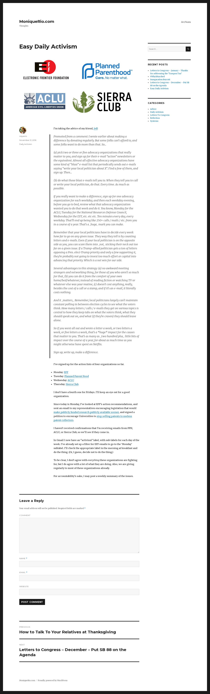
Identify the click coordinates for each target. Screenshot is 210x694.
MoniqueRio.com (36, 21)
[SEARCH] (188, 49)
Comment (24, 515)
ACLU (71, 380)
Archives (186, 22)
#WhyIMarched (157, 76)
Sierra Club (72, 384)
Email (23, 572)
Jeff (96, 128)
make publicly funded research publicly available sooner (86, 412)
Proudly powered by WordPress (52, 680)
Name (23, 558)
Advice (153, 109)
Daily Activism (25, 144)
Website (24, 586)
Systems (154, 121)
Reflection (155, 118)
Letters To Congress (159, 115)
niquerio (23, 136)
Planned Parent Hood (76, 376)
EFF (66, 372)
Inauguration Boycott (160, 79)
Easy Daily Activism (159, 88)
